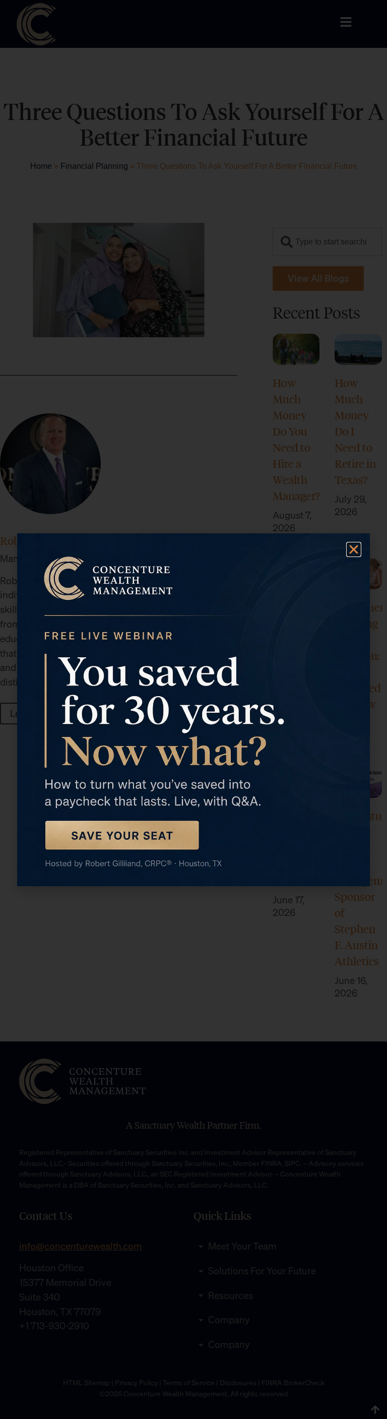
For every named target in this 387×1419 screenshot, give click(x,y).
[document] (193, 709)
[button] (354, 549)
